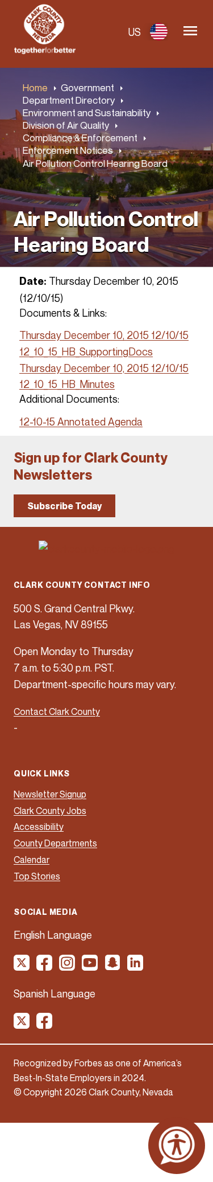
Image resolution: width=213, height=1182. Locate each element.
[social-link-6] (135, 966)
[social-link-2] (44, 966)
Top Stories (37, 876)
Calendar (31, 859)
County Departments (55, 843)
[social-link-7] (22, 1025)
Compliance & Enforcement (80, 138)
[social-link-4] (90, 966)
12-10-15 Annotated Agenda (81, 421)
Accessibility (39, 826)
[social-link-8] (44, 1025)
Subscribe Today (64, 506)
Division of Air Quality (66, 125)
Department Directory (69, 100)
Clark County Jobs (50, 810)
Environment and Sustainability (87, 112)
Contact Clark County (57, 711)
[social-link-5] (113, 966)
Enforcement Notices (68, 150)
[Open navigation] (190, 32)
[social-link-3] (67, 966)
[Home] (45, 50)
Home (35, 87)
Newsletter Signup (50, 794)
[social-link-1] (22, 966)
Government (87, 87)
